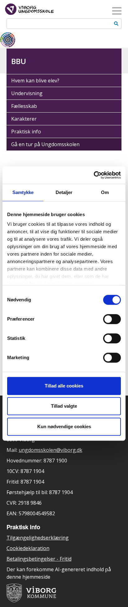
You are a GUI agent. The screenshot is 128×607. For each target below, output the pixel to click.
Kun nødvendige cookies (64, 426)
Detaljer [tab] (64, 192)
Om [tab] (105, 192)
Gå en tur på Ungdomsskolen (45, 144)
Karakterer (24, 118)
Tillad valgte (64, 406)
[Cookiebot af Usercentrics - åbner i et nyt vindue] (93, 175)
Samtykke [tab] (23, 192)
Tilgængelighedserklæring (38, 537)
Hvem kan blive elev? (35, 80)
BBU (18, 61)
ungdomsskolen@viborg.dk (50, 450)
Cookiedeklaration (28, 548)
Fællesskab (24, 106)
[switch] (112, 319)
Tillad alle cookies (64, 385)
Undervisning (27, 93)
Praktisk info (26, 131)
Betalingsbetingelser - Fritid (39, 558)
